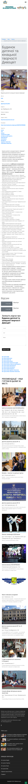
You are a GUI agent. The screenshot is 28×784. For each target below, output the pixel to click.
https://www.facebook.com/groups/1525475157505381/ (13, 125)
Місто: (2, 96)
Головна (4, 39)
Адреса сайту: (4, 117)
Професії (3, 774)
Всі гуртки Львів (5, 765)
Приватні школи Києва (6, 771)
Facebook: (3, 122)
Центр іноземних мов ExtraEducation (13, 408)
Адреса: (3, 106)
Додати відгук (6, 349)
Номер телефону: (5, 112)
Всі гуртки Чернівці (5, 763)
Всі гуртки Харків (5, 760)
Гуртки (13, 39)
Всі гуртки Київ (4, 768)
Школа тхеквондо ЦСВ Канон (11, 534)
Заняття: (3, 128)
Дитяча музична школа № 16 (11, 441)
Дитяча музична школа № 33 (11, 503)
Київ (9, 39)
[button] (3, 79)
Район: (2, 101)
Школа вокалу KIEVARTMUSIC (11, 565)
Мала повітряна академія (10, 594)
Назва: (2, 90)
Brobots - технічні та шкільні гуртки (12, 473)
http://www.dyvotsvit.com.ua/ (7, 119)
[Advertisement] (14, 24)
